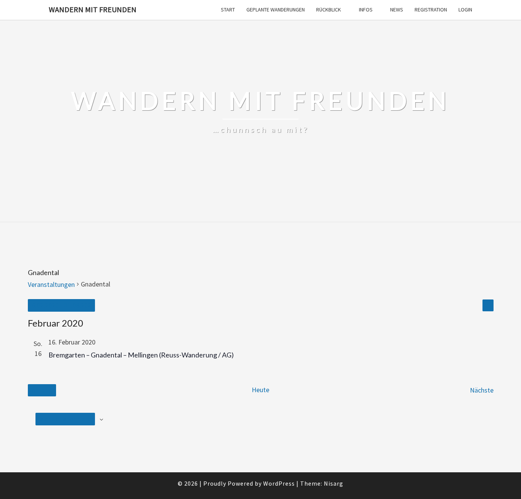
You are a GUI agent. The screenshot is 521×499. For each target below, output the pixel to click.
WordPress (279, 483)
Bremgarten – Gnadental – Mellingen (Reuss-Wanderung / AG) (141, 355)
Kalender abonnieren (65, 418)
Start (228, 9)
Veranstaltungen (51, 284)
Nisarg (333, 483)
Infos (366, 9)
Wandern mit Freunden (93, 9)
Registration (431, 9)
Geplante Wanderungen (275, 9)
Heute (260, 389)
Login (465, 9)
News (396, 9)
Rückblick (328, 9)
